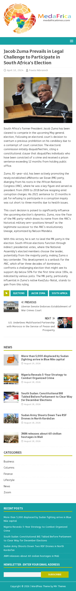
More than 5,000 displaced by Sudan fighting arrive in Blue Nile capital (45, 357)
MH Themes (60, 586)
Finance (8, 474)
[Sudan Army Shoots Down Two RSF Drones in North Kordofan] (11, 421)
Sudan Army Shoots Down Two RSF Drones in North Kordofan (44, 417)
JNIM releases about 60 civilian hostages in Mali (41, 435)
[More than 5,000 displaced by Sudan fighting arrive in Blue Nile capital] (11, 363)
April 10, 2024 (15, 70)
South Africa (59, 293)
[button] (71, 40)
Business (9, 461)
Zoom (7, 492)
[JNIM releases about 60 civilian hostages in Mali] (11, 441)
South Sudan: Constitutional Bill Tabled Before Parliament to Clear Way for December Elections (46, 396)
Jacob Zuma (38, 293)
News (8, 347)
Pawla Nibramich (38, 70)
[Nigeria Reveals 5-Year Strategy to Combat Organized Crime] (11, 382)
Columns (9, 467)
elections (19, 293)
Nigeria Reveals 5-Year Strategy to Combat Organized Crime (44, 376)
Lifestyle (9, 480)
